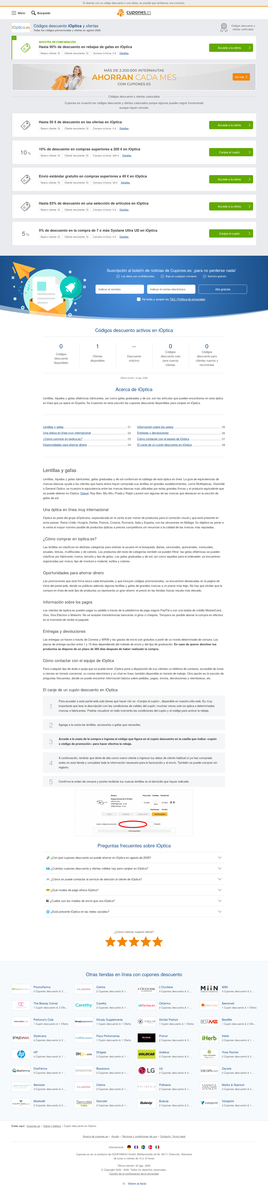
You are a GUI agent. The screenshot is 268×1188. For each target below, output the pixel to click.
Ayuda (115, 1136)
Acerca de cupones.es (95, 1136)
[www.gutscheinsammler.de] (129, 1147)
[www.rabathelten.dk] (150, 1147)
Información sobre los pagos (155, 427)
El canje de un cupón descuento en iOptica (164, 445)
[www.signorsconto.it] (157, 1147)
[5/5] (157, 941)
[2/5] (122, 941)
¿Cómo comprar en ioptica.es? (62, 439)
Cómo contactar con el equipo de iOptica (163, 439)
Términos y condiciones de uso (139, 1136)
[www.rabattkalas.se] (143, 1147)
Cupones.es (33, 1126)
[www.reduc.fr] (136, 1147)
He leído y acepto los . (174, 299)
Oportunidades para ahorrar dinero (65, 445)
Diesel (84, 493)
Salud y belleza (52, 1126)
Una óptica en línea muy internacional (67, 433)
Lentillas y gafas (53, 427)
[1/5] (110, 941)
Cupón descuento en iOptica (80, 1126)
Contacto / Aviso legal (172, 1136)
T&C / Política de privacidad (187, 299)
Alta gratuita (222, 289)
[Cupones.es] (134, 13)
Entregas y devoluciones (153, 433)
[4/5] (146, 941)
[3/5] (134, 941)
